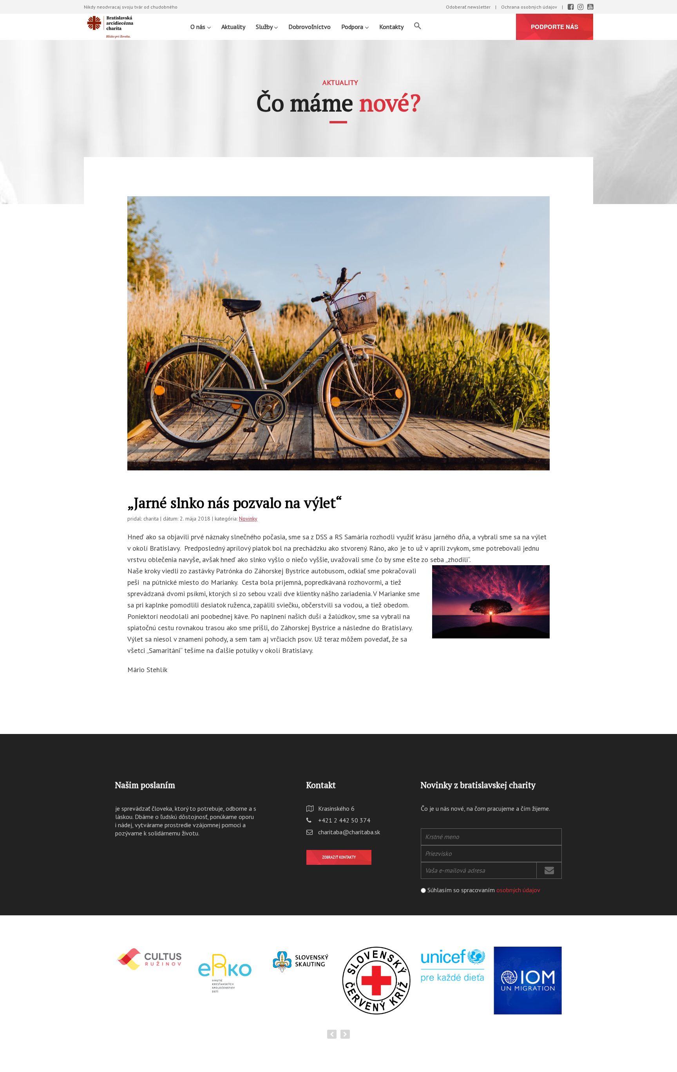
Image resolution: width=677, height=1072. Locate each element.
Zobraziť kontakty (339, 857)
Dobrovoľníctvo (309, 27)
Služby (265, 27)
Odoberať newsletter (468, 7)
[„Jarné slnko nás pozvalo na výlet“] (338, 337)
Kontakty (391, 27)
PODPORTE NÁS (554, 26)
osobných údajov (518, 890)
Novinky (248, 518)
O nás (198, 27)
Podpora (353, 27)
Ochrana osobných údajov (529, 7)
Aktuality (233, 27)
